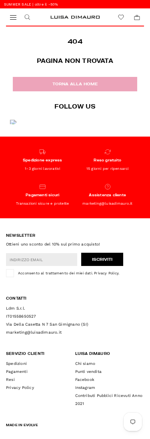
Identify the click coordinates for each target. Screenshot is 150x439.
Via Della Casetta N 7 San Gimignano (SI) (47, 324)
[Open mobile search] (27, 17)
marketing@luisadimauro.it (34, 332)
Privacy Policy (106, 273)
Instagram (85, 387)
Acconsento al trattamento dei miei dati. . (68, 273)
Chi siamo (85, 363)
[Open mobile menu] (13, 17)
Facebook (85, 379)
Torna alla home (75, 84)
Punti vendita (88, 371)
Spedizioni (16, 363)
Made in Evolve (22, 425)
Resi (10, 379)
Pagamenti (17, 371)
